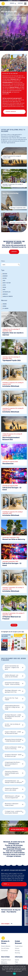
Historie (17, 948)
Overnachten (4, 950)
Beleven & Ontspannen (4, 962)
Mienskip (17, 950)
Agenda (17, 960)
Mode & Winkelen (5, 946)
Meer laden (14, 625)
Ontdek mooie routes (17, 829)
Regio (16, 962)
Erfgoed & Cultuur (6, 960)
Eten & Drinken (5, 948)
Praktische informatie (20, 964)
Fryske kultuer (19, 946)
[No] (26, 970)
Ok (14, 973)
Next (25, 907)
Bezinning (17, 952)
